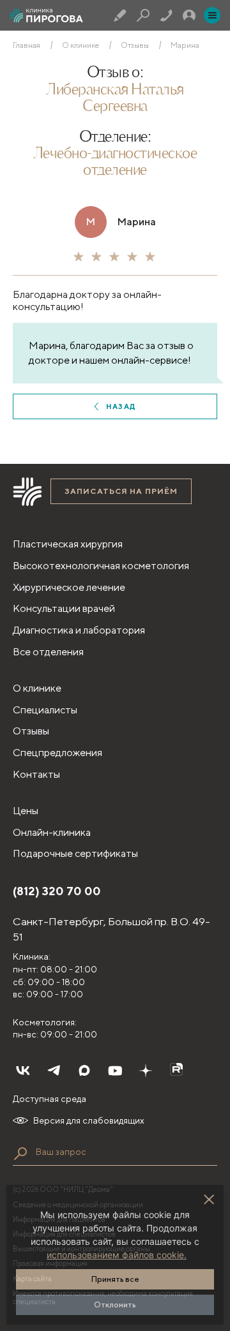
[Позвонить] (166, 15)
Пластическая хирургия (68, 544)
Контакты (36, 774)
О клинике (80, 45)
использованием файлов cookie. (117, 1254)
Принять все (115, 1279)
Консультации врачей (64, 608)
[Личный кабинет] (189, 15)
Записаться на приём (121, 491)
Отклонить (115, 1304)
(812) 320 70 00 (57, 891)
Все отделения (48, 652)
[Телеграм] (53, 1070)
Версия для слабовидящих (88, 1120)
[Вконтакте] (23, 1070)
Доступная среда (49, 1099)
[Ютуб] (115, 1070)
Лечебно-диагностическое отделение (115, 163)
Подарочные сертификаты (75, 853)
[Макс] (84, 1070)
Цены (25, 811)
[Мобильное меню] (212, 15)
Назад (121, 406)
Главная (26, 45)
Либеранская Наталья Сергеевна (115, 99)
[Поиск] (143, 15)
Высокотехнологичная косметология (101, 566)
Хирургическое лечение (69, 587)
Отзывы (135, 45)
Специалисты (45, 710)
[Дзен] (145, 1070)
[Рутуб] (176, 1070)
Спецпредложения (57, 753)
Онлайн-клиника (52, 832)
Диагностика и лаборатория (79, 630)
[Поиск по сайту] (20, 1153)
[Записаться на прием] (120, 15)
